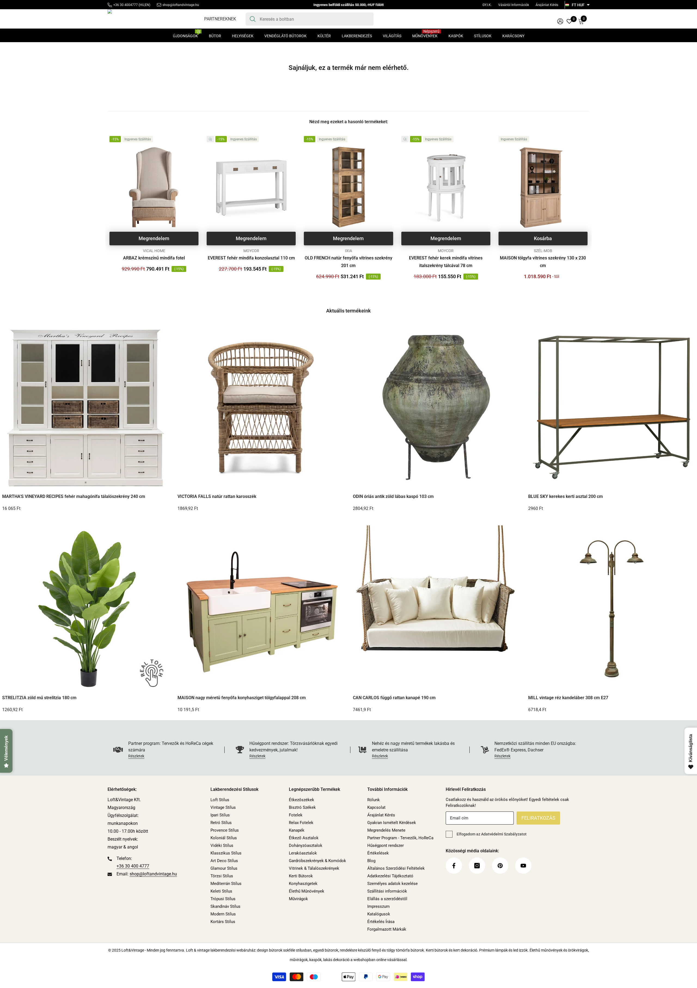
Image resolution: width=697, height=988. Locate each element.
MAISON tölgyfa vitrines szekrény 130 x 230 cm (543, 261)
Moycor (251, 251)
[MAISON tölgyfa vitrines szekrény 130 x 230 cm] (543, 187)
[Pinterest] (500, 865)
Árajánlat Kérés (547, 5)
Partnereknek (220, 18)
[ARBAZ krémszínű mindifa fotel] (153, 187)
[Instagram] (477, 865)
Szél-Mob (543, 251)
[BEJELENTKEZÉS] (560, 21)
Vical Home (154, 251)
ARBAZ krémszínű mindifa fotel (154, 258)
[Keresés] (310, 19)
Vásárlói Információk (513, 5)
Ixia (348, 251)
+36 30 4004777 (125, 5)
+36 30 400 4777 (133, 866)
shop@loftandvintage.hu (181, 5)
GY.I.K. (487, 5)
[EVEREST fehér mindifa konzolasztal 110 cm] (251, 187)
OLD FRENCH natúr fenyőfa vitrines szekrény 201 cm (348, 261)
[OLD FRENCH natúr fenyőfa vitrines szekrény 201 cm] (348, 187)
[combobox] (315, 19)
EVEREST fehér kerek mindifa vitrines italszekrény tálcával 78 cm (445, 261)
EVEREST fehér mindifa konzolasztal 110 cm (251, 258)
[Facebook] (454, 865)
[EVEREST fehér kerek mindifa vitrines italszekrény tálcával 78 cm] (445, 187)
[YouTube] (523, 865)
